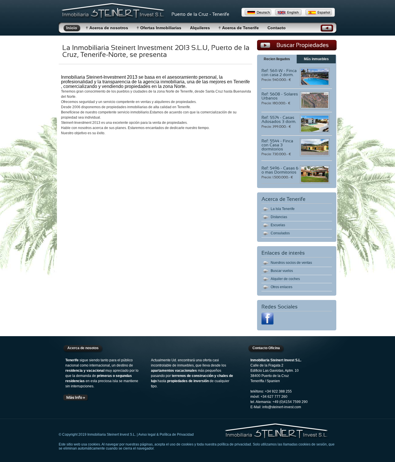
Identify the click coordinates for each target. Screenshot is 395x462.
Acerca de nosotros (108, 27)
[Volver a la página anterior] (327, 29)
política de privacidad (234, 444)
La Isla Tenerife (283, 209)
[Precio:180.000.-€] (276, 102)
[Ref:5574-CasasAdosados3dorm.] (278, 119)
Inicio (71, 27)
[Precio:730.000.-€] (276, 153)
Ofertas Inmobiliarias (160, 27)
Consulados (280, 233)
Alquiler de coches (285, 279)
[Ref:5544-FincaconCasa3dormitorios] (277, 144)
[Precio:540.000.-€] (276, 79)
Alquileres (200, 27)
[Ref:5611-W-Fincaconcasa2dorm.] (279, 72)
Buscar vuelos (282, 271)
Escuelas (278, 225)
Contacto (276, 27)
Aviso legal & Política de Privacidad (166, 434)
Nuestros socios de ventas (291, 263)
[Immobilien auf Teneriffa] (277, 432)
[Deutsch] (258, 12)
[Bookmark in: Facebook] (267, 323)
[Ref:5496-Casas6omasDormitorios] (280, 169)
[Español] (318, 12)
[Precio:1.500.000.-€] (277, 176)
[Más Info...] (75, 397)
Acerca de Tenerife (240, 27)
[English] (288, 12)
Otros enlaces (281, 287)
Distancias (279, 217)
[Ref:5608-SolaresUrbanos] (280, 95)
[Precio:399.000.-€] (276, 126)
